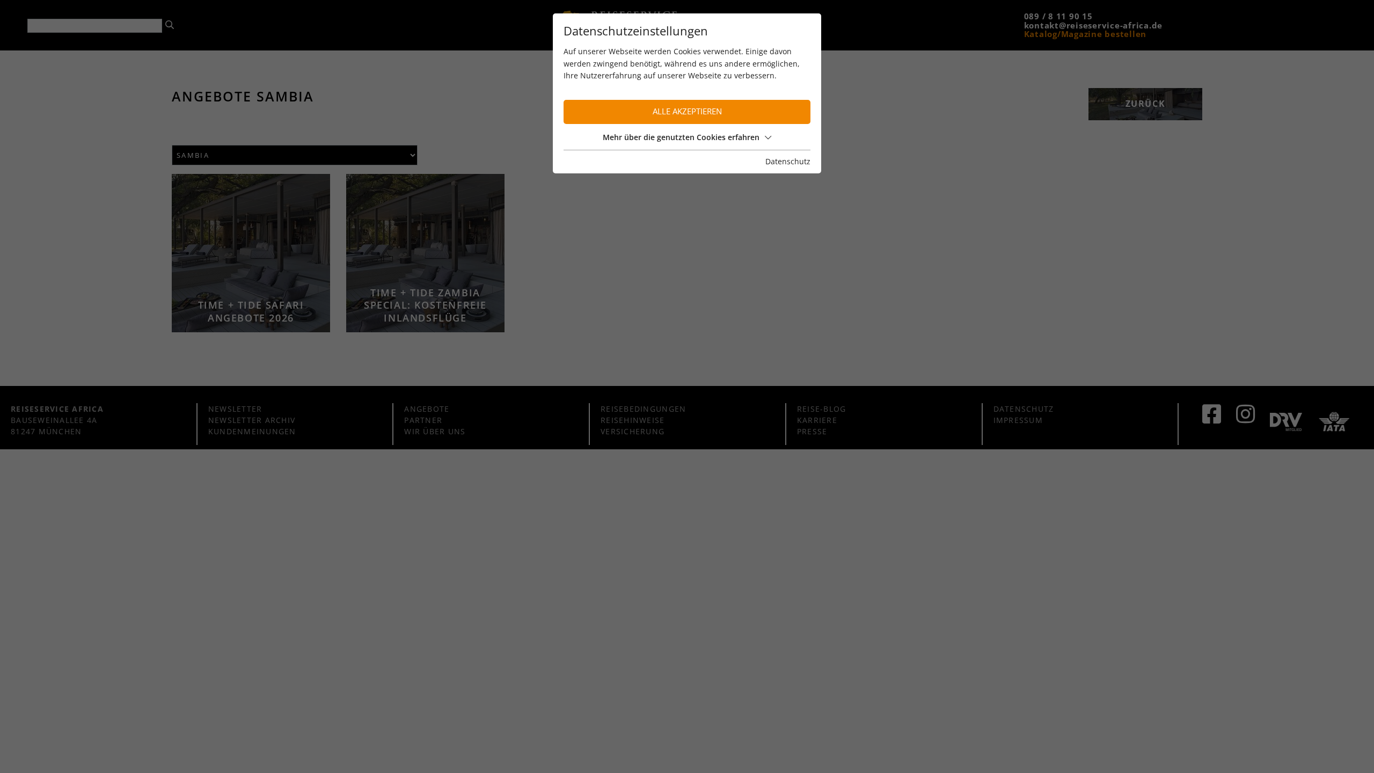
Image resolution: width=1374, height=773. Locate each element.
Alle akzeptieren (687, 111)
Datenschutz (787, 161)
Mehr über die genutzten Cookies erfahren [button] (681, 137)
